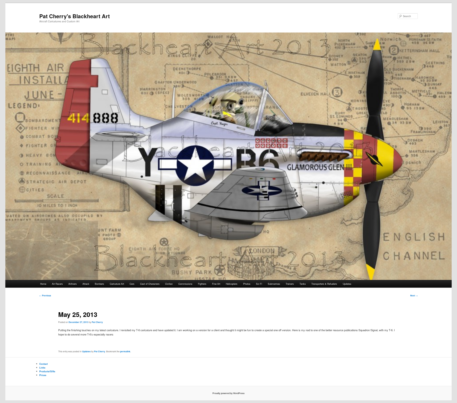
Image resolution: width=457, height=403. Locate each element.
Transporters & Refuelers (324, 283)
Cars (132, 283)
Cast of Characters (150, 283)
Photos (246, 283)
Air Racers (57, 283)
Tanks (303, 283)
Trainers (290, 283)
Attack (85, 283)
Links (42, 367)
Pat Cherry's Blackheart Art (74, 16)
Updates (347, 283)
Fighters (202, 283)
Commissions (185, 283)
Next (414, 295)
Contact (43, 363)
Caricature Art (117, 283)
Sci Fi (259, 283)
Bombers (99, 283)
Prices (42, 375)
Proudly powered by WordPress (228, 393)
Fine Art (216, 283)
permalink (125, 351)
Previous (45, 295)
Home (43, 283)
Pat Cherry (97, 322)
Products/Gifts (47, 371)
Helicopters (231, 283)
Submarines (274, 283)
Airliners (72, 283)
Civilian (169, 283)
